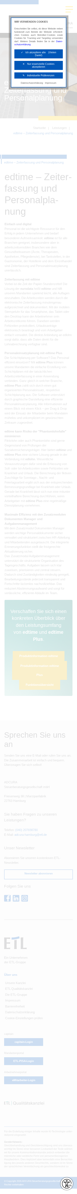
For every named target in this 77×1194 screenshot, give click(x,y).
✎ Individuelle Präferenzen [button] (38, 75)
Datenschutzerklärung (32, 83)
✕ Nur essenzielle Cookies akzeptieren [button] (38, 65)
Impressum (50, 83)
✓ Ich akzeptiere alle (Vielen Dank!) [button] (38, 54)
